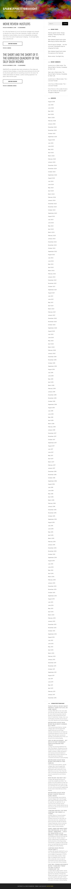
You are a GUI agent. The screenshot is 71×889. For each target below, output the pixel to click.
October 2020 (51, 324)
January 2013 (51, 621)
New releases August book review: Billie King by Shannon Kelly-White (57, 40)
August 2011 (51, 675)
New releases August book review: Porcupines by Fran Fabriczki (57, 52)
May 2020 (50, 340)
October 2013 (51, 592)
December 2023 (52, 203)
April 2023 (51, 229)
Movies (9, 48)
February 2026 (52, 120)
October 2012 (51, 630)
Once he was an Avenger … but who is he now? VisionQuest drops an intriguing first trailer (57, 46)
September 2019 (52, 366)
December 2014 (52, 548)
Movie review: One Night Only (56, 56)
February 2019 (52, 388)
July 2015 (50, 525)
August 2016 (51, 484)
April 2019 (50, 382)
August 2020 (51, 331)
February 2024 (52, 197)
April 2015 (50, 535)
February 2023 (52, 235)
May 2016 (50, 493)
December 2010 (52, 697)
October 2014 (51, 554)
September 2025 (52, 136)
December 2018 (52, 395)
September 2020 (52, 328)
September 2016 (52, 481)
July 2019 (50, 372)
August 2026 (51, 101)
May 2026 (50, 111)
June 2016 (50, 490)
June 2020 (51, 337)
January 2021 (51, 315)
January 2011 (51, 694)
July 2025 (50, 143)
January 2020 (51, 353)
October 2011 (51, 669)
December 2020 (52, 318)
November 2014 (52, 551)
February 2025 (52, 159)
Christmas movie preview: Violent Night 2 (56, 848)
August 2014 (51, 560)
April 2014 (50, 573)
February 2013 (52, 618)
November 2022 (52, 245)
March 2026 (51, 117)
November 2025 (52, 130)
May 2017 (50, 455)
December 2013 (52, 586)
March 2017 (51, 462)
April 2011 (50, 688)
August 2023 (51, 216)
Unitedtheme (49, 886)
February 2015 (51, 541)
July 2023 (50, 219)
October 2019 (51, 363)
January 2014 (51, 583)
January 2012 (51, 659)
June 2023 (51, 222)
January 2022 (51, 277)
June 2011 (50, 682)
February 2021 (52, 312)
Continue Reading (12, 43)
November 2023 (52, 206)
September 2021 (52, 289)
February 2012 (52, 656)
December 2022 (52, 242)
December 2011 (52, 662)
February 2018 (52, 426)
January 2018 (51, 430)
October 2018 (51, 401)
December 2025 (52, 127)
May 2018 (50, 417)
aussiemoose (22, 27)
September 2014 (52, 557)
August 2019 (51, 369)
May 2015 (50, 532)
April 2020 (51, 344)
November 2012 (52, 627)
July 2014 (50, 564)
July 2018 (50, 410)
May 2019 (50, 379)
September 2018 (52, 404)
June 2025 (51, 146)
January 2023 (51, 238)
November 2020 (52, 321)
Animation (10, 85)
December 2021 (52, 280)
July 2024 (50, 181)
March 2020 (51, 347)
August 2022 (51, 254)
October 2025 (51, 133)
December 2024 (52, 165)
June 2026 (51, 108)
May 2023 (50, 226)
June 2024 (51, 184)
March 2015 (51, 538)
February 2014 (52, 580)
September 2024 (52, 175)
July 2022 (50, 258)
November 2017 (52, 436)
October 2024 (51, 171)
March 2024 (51, 194)
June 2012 (50, 643)
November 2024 (52, 168)
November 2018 (52, 398)
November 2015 (52, 513)
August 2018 (51, 407)
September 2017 (52, 442)
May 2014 (50, 570)
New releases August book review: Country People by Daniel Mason (56, 794)
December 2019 (52, 356)
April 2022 (51, 267)
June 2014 (50, 567)
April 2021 (50, 305)
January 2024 (51, 200)
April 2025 (51, 152)
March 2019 (51, 385)
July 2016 (50, 487)
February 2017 (51, 465)
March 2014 (51, 576)
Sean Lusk (50, 72)
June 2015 (50, 528)
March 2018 (51, 423)
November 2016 (52, 474)
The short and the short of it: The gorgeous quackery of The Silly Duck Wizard (21, 58)
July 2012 (50, 640)
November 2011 (52, 666)
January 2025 (51, 162)
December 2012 (52, 624)
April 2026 (51, 114)
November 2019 (52, 360)
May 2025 (50, 149)
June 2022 (51, 261)
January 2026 (51, 124)
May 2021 (50, 302)
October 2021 (51, 286)
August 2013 (51, 599)
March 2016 (51, 500)
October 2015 (51, 516)
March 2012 (51, 653)
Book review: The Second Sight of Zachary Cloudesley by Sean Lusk (57, 67)
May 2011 (50, 685)
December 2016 (52, 471)
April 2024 (51, 191)
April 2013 (50, 611)
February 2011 (51, 691)
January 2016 (51, 506)
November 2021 (52, 283)
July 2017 (50, 449)
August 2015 (51, 522)
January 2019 (51, 391)
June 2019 (50, 375)
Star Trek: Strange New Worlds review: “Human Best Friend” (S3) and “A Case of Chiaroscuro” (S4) (58, 867)
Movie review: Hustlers (16, 24)
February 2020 (52, 350)
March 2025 (51, 155)
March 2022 (51, 270)
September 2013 (52, 595)
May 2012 (50, 646)
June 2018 (50, 414)
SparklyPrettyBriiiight (20, 9)
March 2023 (51, 232)
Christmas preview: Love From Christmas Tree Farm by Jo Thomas (57, 812)
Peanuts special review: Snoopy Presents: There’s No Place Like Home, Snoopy (56, 34)
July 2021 (50, 296)
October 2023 (51, 210)
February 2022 (52, 273)
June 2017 (50, 452)
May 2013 (50, 608)
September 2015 (52, 519)
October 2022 (51, 248)
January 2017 (51, 468)
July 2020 (50, 334)
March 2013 (51, 615)
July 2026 (50, 104)
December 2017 (52, 433)
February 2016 (52, 503)
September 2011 (52, 672)
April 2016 (50, 497)
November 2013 (52, 589)
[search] (67, 9)
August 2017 (51, 446)
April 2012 (50, 650)
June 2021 (50, 299)
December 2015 (52, 509)
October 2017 (51, 439)
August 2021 (51, 293)
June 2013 (50, 605)
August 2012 (51, 637)
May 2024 (50, 187)
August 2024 (51, 178)
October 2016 (51, 477)
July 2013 (50, 602)
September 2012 (52, 634)
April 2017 (50, 458)
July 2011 (50, 678)
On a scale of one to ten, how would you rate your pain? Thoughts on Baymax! (57, 90)
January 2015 (51, 544)
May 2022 (50, 264)
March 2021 (51, 308)
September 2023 (52, 213)
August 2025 (51, 140)
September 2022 (52, 251)
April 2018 (50, 420)
